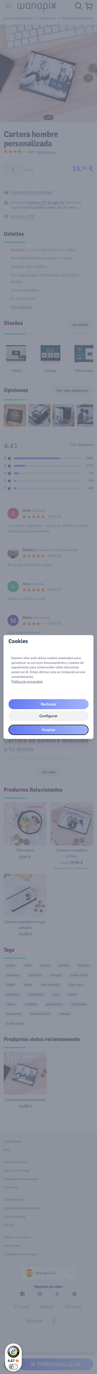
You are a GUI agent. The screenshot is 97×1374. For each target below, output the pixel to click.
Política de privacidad (27, 681)
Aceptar (48, 729)
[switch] (13, 1366)
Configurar (48, 715)
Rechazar (48, 704)
